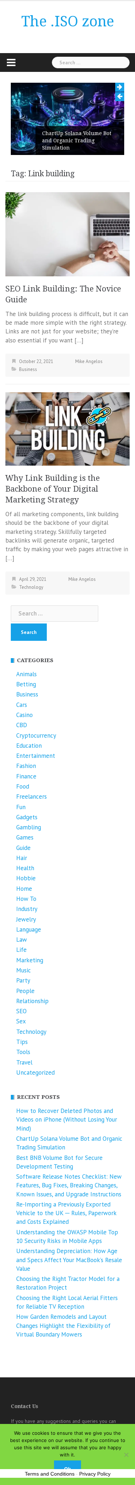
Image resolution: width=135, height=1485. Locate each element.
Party (23, 980)
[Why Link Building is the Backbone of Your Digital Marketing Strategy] (67, 428)
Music (23, 970)
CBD (21, 725)
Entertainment (35, 756)
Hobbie (26, 878)
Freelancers (31, 796)
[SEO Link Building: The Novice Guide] (67, 234)
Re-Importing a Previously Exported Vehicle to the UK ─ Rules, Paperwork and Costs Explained (66, 1213)
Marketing (29, 960)
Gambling (28, 827)
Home (24, 889)
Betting (26, 684)
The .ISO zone (67, 21)
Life (21, 950)
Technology (31, 587)
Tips (22, 1042)
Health (25, 868)
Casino (24, 715)
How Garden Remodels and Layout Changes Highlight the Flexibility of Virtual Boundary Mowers (63, 1325)
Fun (21, 807)
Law (21, 940)
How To (26, 899)
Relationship (32, 1001)
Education (29, 746)
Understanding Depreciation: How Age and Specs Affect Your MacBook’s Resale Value (69, 1260)
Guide (23, 848)
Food (22, 786)
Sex (21, 1021)
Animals (26, 674)
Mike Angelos (89, 361)
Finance (26, 776)
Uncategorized (35, 1072)
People (25, 991)
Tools (23, 1052)
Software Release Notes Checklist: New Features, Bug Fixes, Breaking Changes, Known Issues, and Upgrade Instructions (69, 1185)
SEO (21, 1011)
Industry (26, 909)
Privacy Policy (95, 1474)
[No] (126, 1454)
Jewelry (26, 919)
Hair (21, 858)
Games (24, 837)
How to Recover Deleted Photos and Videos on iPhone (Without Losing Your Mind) (66, 1119)
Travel (24, 1062)
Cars (21, 705)
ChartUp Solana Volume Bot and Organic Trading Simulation (76, 140)
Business (28, 369)
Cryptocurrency (36, 735)
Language (28, 929)
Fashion (26, 766)
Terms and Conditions (50, 1474)
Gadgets (26, 817)
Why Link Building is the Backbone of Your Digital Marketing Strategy (52, 489)
